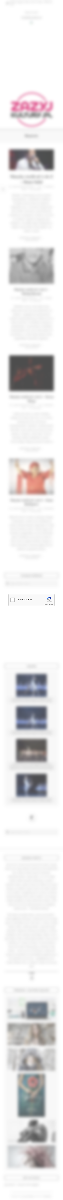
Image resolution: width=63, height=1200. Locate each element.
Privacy (46, 604)
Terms (51, 604)
